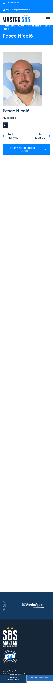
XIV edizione (34, 25)
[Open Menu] (48, 18)
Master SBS (9, 25)
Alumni (21, 25)
